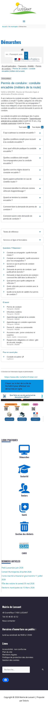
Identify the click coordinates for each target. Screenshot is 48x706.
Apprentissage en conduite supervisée (21, 322)
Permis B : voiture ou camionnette (20, 327)
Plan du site (7, 652)
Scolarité (24, 476)
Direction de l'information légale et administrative (17, 372)
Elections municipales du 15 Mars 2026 (18, 587)
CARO (24, 553)
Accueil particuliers (9, 66)
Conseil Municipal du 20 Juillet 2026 (16, 572)
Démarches (24, 457)
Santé (24, 514)
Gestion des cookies (10, 660)
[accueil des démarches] (22, 49)
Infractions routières (14, 312)
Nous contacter (8, 621)
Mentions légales (9, 654)
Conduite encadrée (14, 357)
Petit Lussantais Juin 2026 (12, 567)
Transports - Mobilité (26, 66)
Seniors (24, 495)
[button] (22, 133)
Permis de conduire (14, 307)
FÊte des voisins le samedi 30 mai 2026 (18, 583)
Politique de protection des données (17, 657)
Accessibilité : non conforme (14, 649)
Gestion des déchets (24, 534)
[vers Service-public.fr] (27, 60)
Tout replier (23, 127)
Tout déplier (36, 127)
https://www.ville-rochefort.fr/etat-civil (20, 377)
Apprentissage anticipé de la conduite (21, 317)
